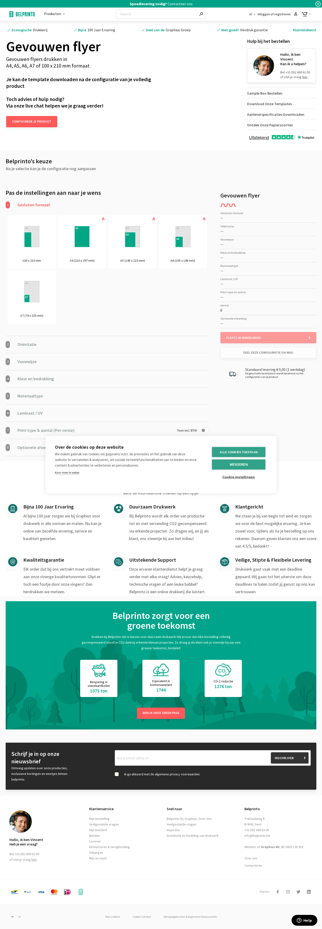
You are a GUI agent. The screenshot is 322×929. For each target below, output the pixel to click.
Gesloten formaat (28, 205)
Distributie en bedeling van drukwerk (193, 835)
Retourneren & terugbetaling (109, 847)
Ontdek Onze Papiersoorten (270, 125)
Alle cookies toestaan (239, 452)
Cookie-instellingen (239, 477)
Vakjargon (96, 852)
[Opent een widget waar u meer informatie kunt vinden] (304, 921)
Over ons (250, 858)
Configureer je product (31, 121)
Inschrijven (284, 758)
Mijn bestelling (99, 819)
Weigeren (239, 464)
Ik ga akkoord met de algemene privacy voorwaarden (162, 774)
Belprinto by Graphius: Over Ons (189, 819)
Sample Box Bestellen (264, 93)
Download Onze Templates (269, 103)
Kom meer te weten (67, 473)
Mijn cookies (112, 916)
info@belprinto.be (257, 835)
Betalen (94, 835)
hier (305, 77)
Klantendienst (304, 30)
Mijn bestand (98, 830)
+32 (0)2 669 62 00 (256, 830)
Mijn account (98, 858)
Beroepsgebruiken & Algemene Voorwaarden (190, 916)
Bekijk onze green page (161, 713)
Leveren (95, 841)
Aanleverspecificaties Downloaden (275, 114)
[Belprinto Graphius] (22, 14)
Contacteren (253, 865)
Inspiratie (173, 830)
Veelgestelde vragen (104, 824)
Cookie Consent (142, 916)
